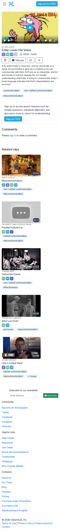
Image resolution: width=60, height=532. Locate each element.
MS (7, 54)
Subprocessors (43, 523)
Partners (6, 491)
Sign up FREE (13, 118)
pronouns (8, 329)
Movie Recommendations (15, 452)
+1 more (32, 376)
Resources (7, 442)
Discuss (19, 60)
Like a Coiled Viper (12, 363)
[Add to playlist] (30, 60)
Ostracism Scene (11, 274)
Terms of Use (9, 523)
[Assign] (5, 60)
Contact (6, 526)
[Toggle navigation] (4, 4)
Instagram (7, 421)
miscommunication (13, 95)
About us (6, 477)
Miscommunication (12, 180)
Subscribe (52, 395)
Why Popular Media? (13, 466)
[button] (39, 60)
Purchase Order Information (16, 501)
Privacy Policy (25, 523)
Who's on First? (10, 321)
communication (11, 90)
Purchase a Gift (10, 505)
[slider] (18, 40)
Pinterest (6, 426)
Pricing (5, 496)
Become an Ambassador (15, 407)
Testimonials (8, 456)
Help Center (8, 438)
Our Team (7, 482)
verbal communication (15, 235)
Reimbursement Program (15, 510)
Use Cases (7, 447)
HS (11, 54)
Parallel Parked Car (12, 227)
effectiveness (10, 287)
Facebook (7, 417)
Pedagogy (7, 461)
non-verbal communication (38, 90)
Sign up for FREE (47, 3)
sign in (12, 135)
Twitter (5, 412)
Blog (4, 487)
